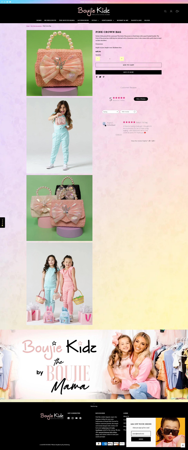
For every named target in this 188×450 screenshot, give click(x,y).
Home (39, 20)
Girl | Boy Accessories (36, 26)
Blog (124, 426)
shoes (97, 434)
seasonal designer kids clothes (108, 432)
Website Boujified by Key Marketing (60, 444)
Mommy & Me (122, 20)
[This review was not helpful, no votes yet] (153, 141)
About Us (126, 416)
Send (141, 439)
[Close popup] (183, 445)
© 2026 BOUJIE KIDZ (45, 444)
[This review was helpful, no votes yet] (149, 141)
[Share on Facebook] (97, 76)
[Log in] (172, 11)
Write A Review (140, 99)
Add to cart (128, 65)
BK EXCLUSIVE (50, 20)
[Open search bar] (166, 11)
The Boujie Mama (67, 20)
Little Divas (105, 428)
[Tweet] (100, 76)
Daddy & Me (136, 20)
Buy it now (129, 72)
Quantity (98, 55)
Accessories (83, 20)
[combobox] (110, 111)
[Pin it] (103, 76)
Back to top (94, 406)
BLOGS (147, 20)
